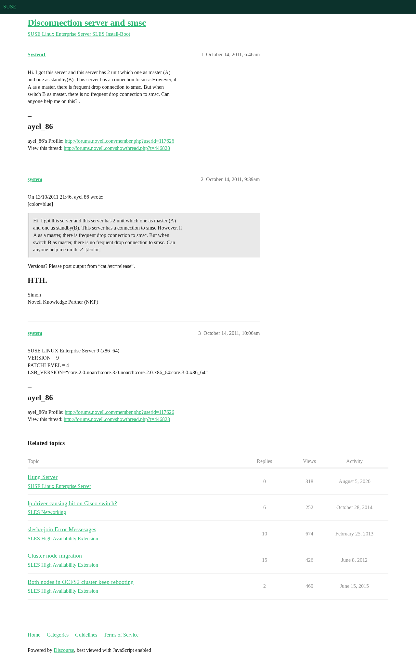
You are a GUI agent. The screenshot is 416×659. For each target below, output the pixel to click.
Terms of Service (121, 635)
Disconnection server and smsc (87, 23)
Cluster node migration (55, 555)
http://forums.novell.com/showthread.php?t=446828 (117, 148)
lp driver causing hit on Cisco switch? (72, 503)
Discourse (64, 650)
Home (34, 635)
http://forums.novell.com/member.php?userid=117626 (119, 141)
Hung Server (43, 477)
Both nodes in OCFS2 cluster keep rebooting (81, 582)
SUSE (9, 6)
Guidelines (86, 635)
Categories (58, 635)
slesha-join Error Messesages (62, 529)
